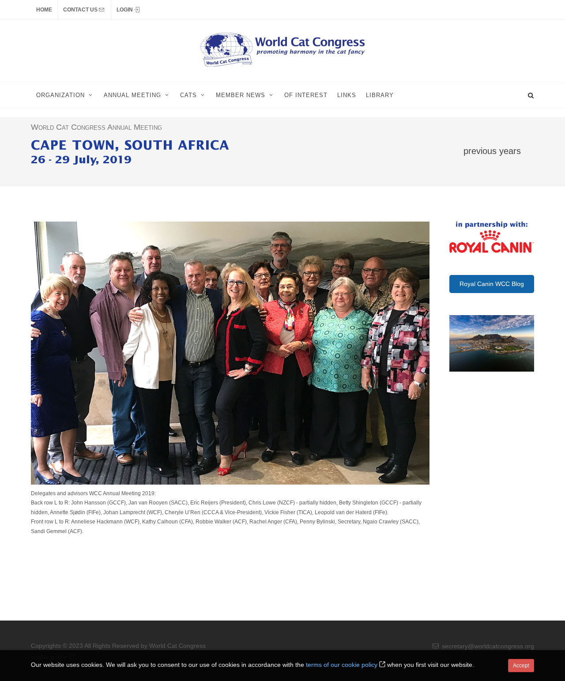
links (346, 95)
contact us (81, 10)
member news (240, 95)
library (380, 95)
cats (188, 95)
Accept (521, 665)
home (44, 10)
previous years (492, 150)
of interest (306, 95)
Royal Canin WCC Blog (492, 283)
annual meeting (132, 95)
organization (60, 95)
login (125, 10)
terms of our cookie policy (341, 664)
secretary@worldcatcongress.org (488, 646)
